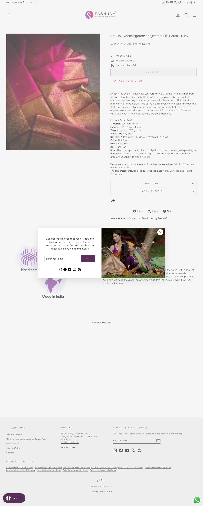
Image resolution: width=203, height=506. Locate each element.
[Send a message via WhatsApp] (197, 500)
